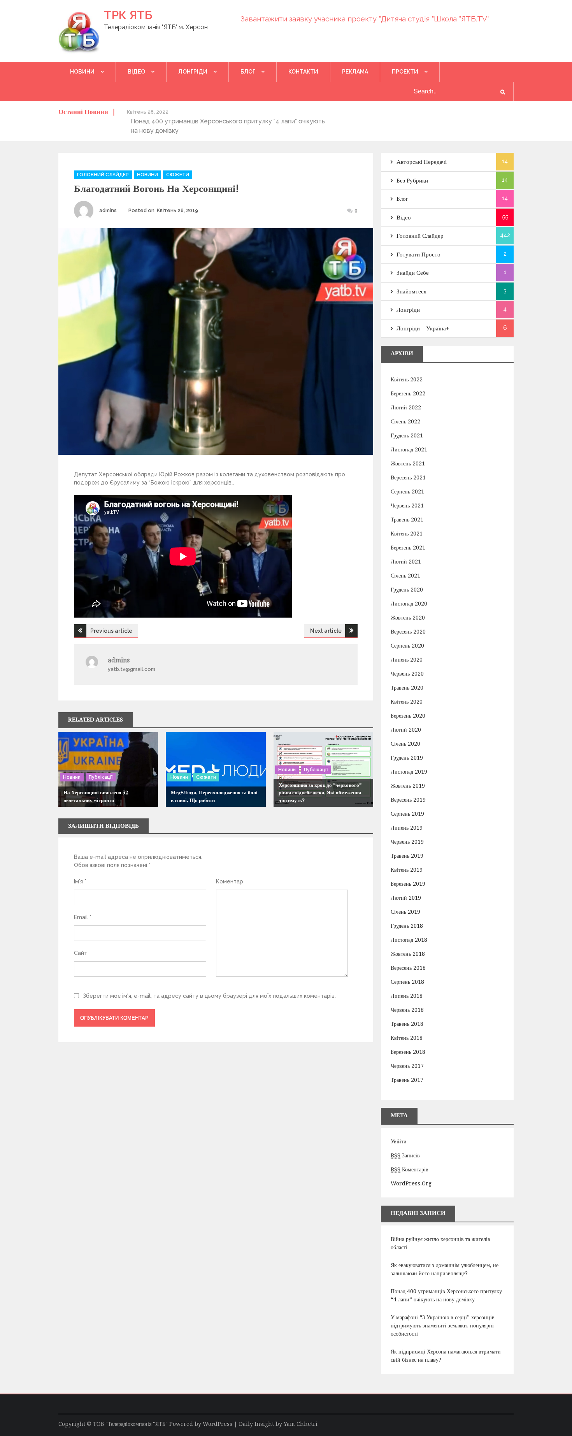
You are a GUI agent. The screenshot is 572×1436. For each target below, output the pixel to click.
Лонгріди (192, 71)
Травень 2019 (407, 856)
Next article (326, 631)
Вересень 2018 (408, 968)
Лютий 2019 (406, 898)
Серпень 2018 (407, 982)
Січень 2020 (405, 744)
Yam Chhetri (301, 1424)
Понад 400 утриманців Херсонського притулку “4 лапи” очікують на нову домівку (446, 1295)
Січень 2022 (405, 421)
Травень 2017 (407, 1080)
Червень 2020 (407, 674)
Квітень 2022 (407, 379)
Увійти (399, 1141)
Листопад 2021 (409, 449)
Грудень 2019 (407, 758)
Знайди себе (413, 272)
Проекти (405, 71)
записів (405, 1155)
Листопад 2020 (409, 603)
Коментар (229, 881)
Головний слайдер (103, 174)
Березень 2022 (408, 393)
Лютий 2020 (406, 730)
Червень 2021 (407, 505)
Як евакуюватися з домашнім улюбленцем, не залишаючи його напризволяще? (444, 1269)
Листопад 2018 (409, 940)
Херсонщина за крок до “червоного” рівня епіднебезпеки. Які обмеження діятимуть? (320, 792)
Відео (136, 71)
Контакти (303, 71)
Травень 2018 (407, 1024)
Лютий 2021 (406, 561)
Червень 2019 (407, 842)
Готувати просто (418, 254)
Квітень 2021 (407, 533)
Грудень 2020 (407, 589)
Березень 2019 (408, 884)
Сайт (80, 953)
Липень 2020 (407, 660)
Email (82, 917)
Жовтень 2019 (408, 786)
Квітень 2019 (407, 870)
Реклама (355, 71)
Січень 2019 (405, 912)
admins (108, 210)
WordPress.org (411, 1183)
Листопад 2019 (409, 772)
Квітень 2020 (407, 702)
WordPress (217, 1424)
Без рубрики (412, 180)
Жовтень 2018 (408, 954)
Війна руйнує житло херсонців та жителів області (440, 1243)
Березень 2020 (408, 716)
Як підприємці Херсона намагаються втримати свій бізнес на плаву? (446, 1355)
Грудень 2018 (407, 926)
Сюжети (177, 174)
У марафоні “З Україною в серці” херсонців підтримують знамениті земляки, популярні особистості (443, 1325)
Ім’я (80, 881)
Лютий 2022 (406, 407)
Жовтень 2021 (408, 463)
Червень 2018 (407, 1010)
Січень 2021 (405, 575)
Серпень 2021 (407, 491)
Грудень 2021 (407, 435)
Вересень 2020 (408, 631)
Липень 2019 (407, 828)
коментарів (409, 1169)
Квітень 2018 (407, 1038)
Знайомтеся (411, 291)
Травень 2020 (407, 688)
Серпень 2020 (407, 646)
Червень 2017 (407, 1066)
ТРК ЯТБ (128, 15)
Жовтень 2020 (408, 617)
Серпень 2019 (407, 814)
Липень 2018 (407, 996)
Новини (82, 71)
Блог (247, 71)
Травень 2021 (407, 519)
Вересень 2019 (408, 800)
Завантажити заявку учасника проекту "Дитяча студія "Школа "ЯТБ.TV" (365, 18)
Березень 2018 (408, 1052)
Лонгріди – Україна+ (423, 328)
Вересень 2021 (408, 477)
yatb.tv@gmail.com (131, 669)
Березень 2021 (408, 547)
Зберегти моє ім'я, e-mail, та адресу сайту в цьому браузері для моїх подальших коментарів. (209, 996)
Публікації (100, 777)
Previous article (111, 631)
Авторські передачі (422, 161)
